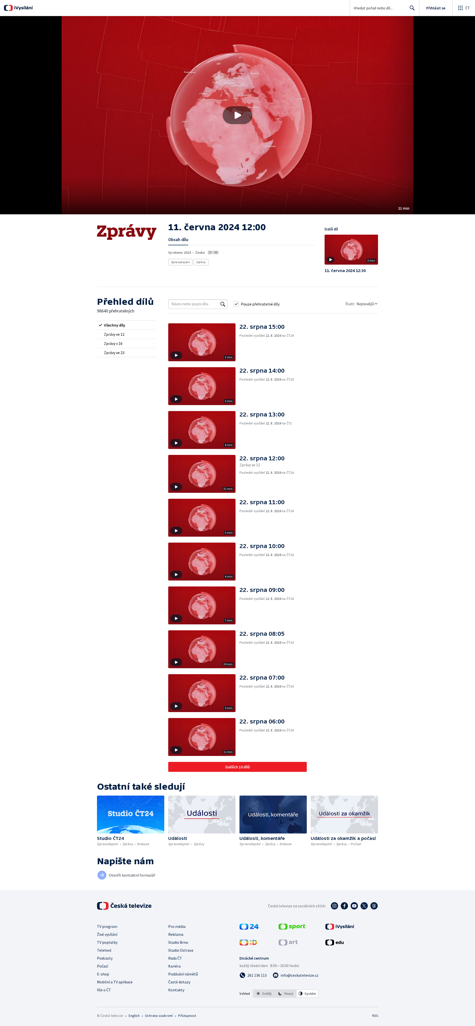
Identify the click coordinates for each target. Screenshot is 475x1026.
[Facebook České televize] (344, 906)
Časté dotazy (179, 981)
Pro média (177, 926)
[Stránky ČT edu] (334, 944)
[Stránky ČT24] (249, 928)
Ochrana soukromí (159, 1015)
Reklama (175, 934)
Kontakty (176, 989)
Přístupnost (187, 1015)
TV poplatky (107, 942)
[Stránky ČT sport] (292, 928)
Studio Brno (178, 942)
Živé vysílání (107, 934)
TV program (107, 926)
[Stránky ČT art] (288, 944)
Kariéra (174, 966)
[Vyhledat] (223, 304)
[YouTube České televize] (354, 906)
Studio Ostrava (180, 950)
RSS (375, 1015)
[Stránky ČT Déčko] (248, 944)
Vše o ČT (104, 989)
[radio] (126, 325)
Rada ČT (175, 958)
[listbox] (285, 993)
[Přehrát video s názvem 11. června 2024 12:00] (237, 115)
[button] (237, 115)
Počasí (102, 966)
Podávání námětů (183, 973)
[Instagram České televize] (334, 906)
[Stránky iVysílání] (339, 928)
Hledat (412, 8)
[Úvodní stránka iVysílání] (23, 8)
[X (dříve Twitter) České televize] (364, 906)
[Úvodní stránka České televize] (124, 906)
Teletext (104, 950)
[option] (264, 993)
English (134, 1015)
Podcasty (105, 958)
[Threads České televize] (374, 906)
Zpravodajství (180, 262)
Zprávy (201, 262)
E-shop (103, 973)
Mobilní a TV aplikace (115, 981)
